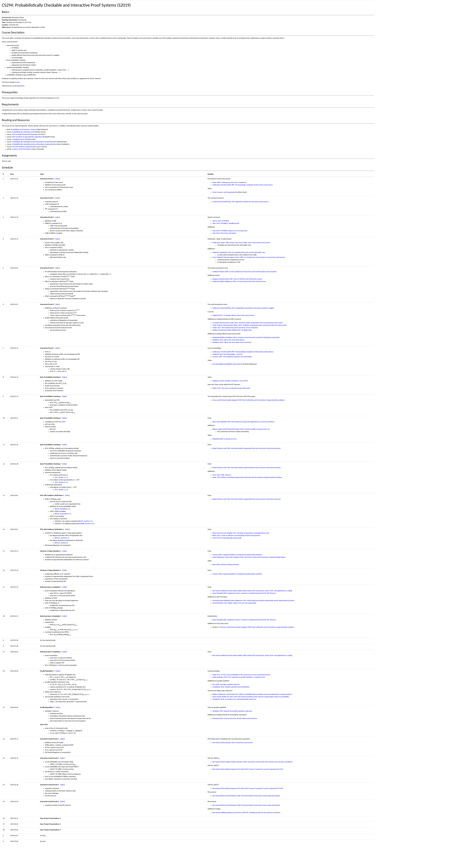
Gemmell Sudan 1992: (234, 603)
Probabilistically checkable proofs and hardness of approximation (34, 142)
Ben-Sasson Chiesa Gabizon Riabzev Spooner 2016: (252, 762)
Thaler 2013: (235, 328)
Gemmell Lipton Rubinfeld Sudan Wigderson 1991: (253, 601)
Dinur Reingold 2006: (244, 593)
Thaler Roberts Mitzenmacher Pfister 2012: (249, 325)
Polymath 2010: (234, 718)
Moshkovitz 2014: (230, 687)
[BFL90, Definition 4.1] (62, 509)
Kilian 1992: (236, 535)
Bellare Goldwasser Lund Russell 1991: (252, 694)
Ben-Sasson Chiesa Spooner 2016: (232, 743)
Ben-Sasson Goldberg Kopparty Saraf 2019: (246, 813)
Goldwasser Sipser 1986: (241, 243)
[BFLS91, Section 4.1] (62, 538)
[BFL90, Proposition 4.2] (63, 514)
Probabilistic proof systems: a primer (23, 130)
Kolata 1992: (231, 388)
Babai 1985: (229, 182)
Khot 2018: (225, 565)
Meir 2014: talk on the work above (224, 233)
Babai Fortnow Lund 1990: (246, 448)
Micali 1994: (227, 538)
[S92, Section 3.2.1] (61, 490)
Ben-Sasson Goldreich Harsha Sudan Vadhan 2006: (252, 591)
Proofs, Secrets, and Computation (223, 192)
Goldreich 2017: (233, 315)
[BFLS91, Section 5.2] (85, 521)
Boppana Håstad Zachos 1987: (237, 279)
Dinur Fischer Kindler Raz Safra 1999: (250, 697)
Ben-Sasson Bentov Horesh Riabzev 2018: (246, 796)
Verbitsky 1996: (232, 711)
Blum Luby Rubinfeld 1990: (243, 422)
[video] (57, 179)
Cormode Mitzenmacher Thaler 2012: (247, 323)
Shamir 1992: (220, 221)
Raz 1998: (226, 685)
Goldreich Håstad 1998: (244, 272)
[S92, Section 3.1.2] (61, 482)
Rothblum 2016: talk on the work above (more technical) (231, 342)
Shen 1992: (225, 223)
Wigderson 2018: (230, 381)
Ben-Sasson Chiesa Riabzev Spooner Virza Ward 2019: (247, 769)
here (18, 82)
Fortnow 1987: (232, 357)
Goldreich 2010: (227, 354)
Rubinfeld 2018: (224, 439)
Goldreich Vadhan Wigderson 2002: (239, 281)
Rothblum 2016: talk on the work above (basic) (228, 340)
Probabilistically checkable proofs (23, 132)
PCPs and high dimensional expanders (25, 134)
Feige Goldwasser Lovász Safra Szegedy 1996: (248, 557)
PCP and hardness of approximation (24, 147)
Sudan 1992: (247, 477)
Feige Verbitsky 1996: (238, 677)
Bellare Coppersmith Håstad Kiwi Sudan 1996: (241, 429)
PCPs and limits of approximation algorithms (27, 137)
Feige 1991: (241, 675)
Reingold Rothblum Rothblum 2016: (246, 337)
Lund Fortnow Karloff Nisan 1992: (240, 202)
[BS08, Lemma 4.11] (87, 524)
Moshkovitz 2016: (234, 699)
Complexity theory (18, 139)
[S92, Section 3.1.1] (61, 477)
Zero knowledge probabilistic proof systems (227, 364)
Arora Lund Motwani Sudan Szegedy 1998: (248, 400)
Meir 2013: (229, 231)
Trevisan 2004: (237, 555)
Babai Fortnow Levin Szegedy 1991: (240, 533)
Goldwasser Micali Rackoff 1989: (242, 185)
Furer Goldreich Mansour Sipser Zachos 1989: (248, 257)
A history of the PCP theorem (22, 149)
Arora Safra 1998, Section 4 (221, 475)
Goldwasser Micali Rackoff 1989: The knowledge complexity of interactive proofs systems (242, 352)
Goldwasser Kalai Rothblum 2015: (243, 308)
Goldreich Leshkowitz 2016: (238, 252)
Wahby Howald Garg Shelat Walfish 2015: (232, 330)
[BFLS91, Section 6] (61, 543)
